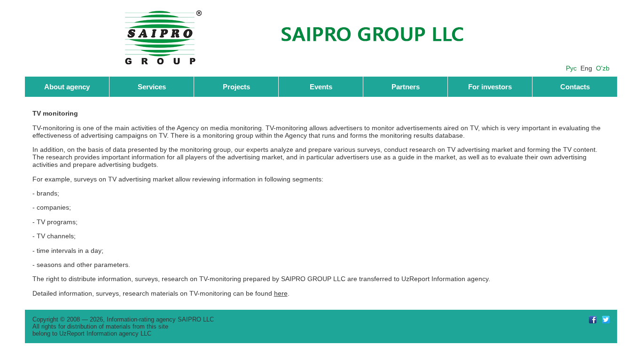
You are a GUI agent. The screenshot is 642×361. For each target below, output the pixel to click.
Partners (405, 87)
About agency (67, 87)
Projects (236, 87)
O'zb (603, 68)
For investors (490, 87)
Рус (571, 68)
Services (152, 87)
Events (321, 87)
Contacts (575, 87)
